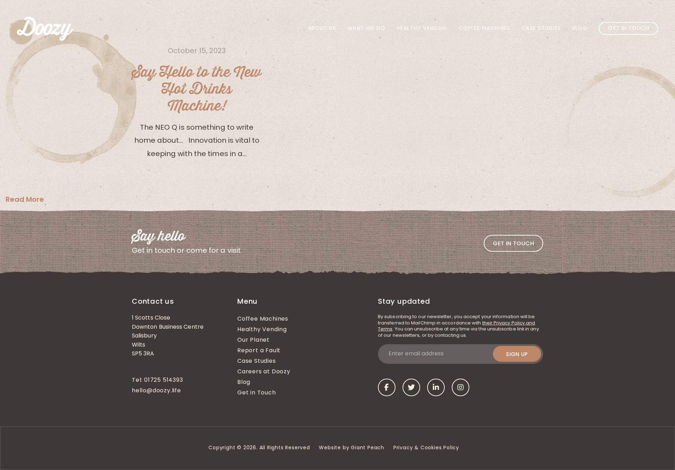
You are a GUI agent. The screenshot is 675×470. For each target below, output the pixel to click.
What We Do (367, 28)
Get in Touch (628, 28)
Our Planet (253, 340)
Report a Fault (259, 351)
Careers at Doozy (263, 372)
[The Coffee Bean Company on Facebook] (387, 387)
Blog (579, 28)
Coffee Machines (484, 28)
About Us (322, 28)
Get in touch (513, 243)
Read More (25, 199)
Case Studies (541, 28)
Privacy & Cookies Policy (427, 448)
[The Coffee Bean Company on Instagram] (460, 387)
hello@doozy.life (156, 391)
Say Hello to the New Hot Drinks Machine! (197, 89)
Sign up (517, 354)
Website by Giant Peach (351, 448)
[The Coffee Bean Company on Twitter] (411, 387)
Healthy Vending (422, 28)
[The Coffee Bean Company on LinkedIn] (436, 387)
